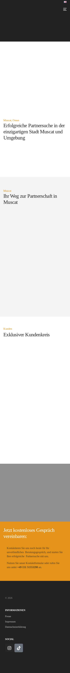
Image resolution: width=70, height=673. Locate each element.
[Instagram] (9, 648)
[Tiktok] (18, 648)
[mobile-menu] (64, 9)
